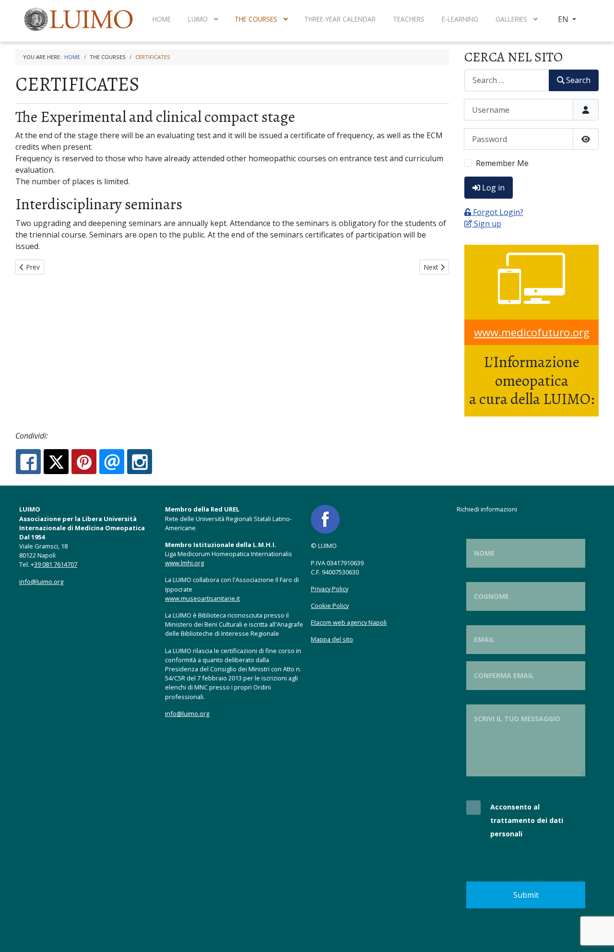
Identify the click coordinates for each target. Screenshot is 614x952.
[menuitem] (79, 19)
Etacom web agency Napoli (349, 622)
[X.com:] (56, 461)
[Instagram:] (139, 461)
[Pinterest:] (83, 461)
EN (564, 19)
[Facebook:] (28, 461)
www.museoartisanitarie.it (202, 598)
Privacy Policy (329, 588)
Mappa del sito (332, 639)
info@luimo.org (41, 581)
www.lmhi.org (184, 563)
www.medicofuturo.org (532, 332)
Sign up (487, 223)
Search (578, 80)
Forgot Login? (498, 212)
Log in (493, 187)
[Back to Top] (597, 934)
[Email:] (111, 461)
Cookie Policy (330, 605)
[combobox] (506, 80)
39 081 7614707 (55, 564)
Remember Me (502, 163)
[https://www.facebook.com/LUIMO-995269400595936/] (325, 518)
